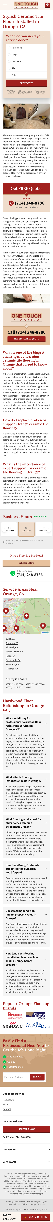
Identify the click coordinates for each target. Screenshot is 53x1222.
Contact (7, 1109)
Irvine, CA (10, 638)
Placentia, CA (12, 668)
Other (14, 75)
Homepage (8, 1100)
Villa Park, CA (12, 647)
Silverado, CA (12, 643)
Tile (13, 68)
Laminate (16, 61)
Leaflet (46, 632)
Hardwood (17, 47)
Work (5, 1104)
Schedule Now (26, 563)
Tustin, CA (10, 656)
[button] (26, 616)
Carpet (15, 54)
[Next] (48, 529)
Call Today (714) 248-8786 (17, 1137)
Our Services (10, 1149)
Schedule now (27, 1129)
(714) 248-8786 (37, 1217)
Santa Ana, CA (12, 664)
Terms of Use (28, 1209)
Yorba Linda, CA (13, 660)
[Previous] (4, 529)
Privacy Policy (41, 1209)
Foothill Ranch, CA (14, 651)
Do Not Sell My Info (14, 1209)
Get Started (26, 83)
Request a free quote (26, 338)
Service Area (9, 1162)
